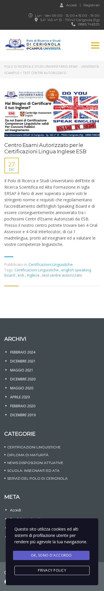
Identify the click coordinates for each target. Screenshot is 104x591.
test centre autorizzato (62, 275)
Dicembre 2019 (23, 415)
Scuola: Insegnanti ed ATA (33, 470)
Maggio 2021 (21, 370)
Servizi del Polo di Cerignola (37, 478)
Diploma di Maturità (28, 455)
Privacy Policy (52, 570)
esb (21, 275)
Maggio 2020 (21, 388)
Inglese (33, 275)
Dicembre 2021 (23, 361)
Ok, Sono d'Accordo (51, 555)
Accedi (71, 5)
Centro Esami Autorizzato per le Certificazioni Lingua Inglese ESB (45, 148)
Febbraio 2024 (22, 352)
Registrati (91, 5)
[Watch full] (52, 112)
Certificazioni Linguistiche (51, 264)
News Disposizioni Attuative (35, 463)
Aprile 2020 (20, 397)
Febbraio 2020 (22, 406)
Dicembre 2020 (23, 379)
